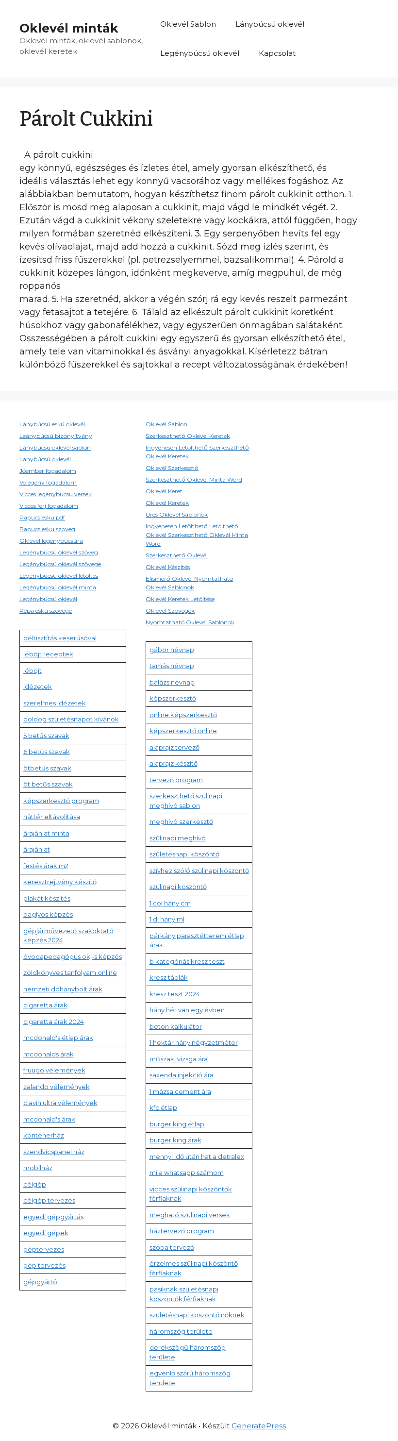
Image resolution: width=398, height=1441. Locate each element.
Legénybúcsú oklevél (199, 53)
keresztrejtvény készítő (60, 882)
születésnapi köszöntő (184, 854)
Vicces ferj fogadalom (48, 505)
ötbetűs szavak (47, 768)
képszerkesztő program (61, 800)
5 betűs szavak (46, 735)
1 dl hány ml (166, 919)
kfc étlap (163, 1107)
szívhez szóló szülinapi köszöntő (199, 870)
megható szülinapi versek (189, 1215)
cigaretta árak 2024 (53, 1021)
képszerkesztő (172, 698)
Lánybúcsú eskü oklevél (52, 424)
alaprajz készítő (173, 763)
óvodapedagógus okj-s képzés (72, 956)
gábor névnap (171, 649)
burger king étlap (176, 1124)
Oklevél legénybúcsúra (51, 540)
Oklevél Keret (164, 491)
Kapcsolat (277, 53)
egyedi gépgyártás (53, 1217)
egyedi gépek (45, 1233)
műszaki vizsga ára (178, 1059)
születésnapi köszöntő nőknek (197, 1315)
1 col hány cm (170, 903)
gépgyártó (40, 1282)
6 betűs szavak (46, 751)
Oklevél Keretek (167, 502)
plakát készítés (46, 898)
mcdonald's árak (49, 1119)
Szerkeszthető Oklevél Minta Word (194, 479)
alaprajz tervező (174, 747)
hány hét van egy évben (187, 1010)
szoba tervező (171, 1247)
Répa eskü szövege (45, 610)
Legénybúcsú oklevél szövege (60, 564)
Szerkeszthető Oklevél (177, 555)
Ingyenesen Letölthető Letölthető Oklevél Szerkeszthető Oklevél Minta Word (197, 534)
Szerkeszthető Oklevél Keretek (188, 435)
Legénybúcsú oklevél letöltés (58, 575)
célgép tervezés (49, 1200)
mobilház (37, 1168)
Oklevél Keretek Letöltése (180, 599)
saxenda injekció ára (181, 1075)
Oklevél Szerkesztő (172, 467)
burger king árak (175, 1140)
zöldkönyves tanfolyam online (70, 972)
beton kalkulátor (175, 1026)
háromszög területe (181, 1331)
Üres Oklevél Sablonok (177, 514)
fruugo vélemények (54, 1070)
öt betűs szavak (48, 784)
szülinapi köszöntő (178, 886)
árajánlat (36, 849)
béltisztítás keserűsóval (60, 638)
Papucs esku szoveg (47, 529)
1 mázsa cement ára (180, 1091)
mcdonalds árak (48, 1054)
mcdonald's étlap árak (58, 1037)
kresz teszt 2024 (174, 994)
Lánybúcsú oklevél (269, 24)
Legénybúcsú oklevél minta (57, 587)
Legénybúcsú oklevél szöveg (58, 552)
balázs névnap (172, 682)
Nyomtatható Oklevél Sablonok (190, 622)
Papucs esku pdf (42, 517)
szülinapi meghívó (177, 838)
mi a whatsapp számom (186, 1172)
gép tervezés (44, 1265)
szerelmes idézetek (54, 703)
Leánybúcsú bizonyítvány (55, 435)
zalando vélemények (56, 1086)
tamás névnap (171, 666)
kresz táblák (168, 977)
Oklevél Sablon (188, 24)
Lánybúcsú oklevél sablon (55, 447)
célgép (34, 1184)
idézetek (37, 686)
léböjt (32, 670)
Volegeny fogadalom (48, 482)
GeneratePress (259, 1425)
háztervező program (181, 1231)
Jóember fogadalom (47, 470)
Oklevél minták (68, 28)
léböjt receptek (48, 654)
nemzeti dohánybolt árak (62, 989)
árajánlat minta (46, 833)
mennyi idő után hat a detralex (196, 1156)
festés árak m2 (45, 866)
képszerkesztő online (183, 731)
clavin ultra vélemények (60, 1102)
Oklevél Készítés (168, 566)
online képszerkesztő (183, 715)
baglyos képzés (48, 914)
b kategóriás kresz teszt (187, 961)
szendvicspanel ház (53, 1152)
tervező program (176, 780)
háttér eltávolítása (51, 817)
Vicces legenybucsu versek (55, 494)
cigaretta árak (45, 1005)
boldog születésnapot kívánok (71, 719)
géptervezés (43, 1249)
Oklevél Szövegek (170, 610)
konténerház (43, 1135)
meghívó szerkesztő (181, 821)
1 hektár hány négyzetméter (193, 1042)
